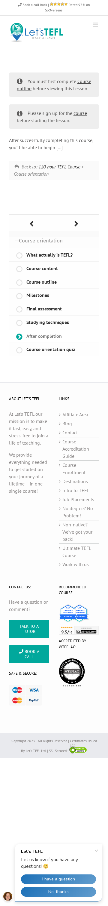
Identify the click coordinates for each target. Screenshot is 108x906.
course (80, 113)
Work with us (75, 564)
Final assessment (44, 309)
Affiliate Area (75, 414)
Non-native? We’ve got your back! (77, 532)
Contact (70, 433)
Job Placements (78, 499)
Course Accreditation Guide (75, 449)
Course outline (41, 282)
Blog (67, 424)
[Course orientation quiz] (76, 223)
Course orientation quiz (50, 349)
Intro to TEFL (75, 490)
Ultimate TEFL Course (76, 551)
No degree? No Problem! (77, 512)
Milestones (37, 295)
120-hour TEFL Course (59, 167)
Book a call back (34, 4)
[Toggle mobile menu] (96, 25)
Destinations (75, 481)
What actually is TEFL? (49, 255)
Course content (42, 268)
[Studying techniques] (31, 223)
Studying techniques (47, 322)
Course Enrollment (74, 468)
